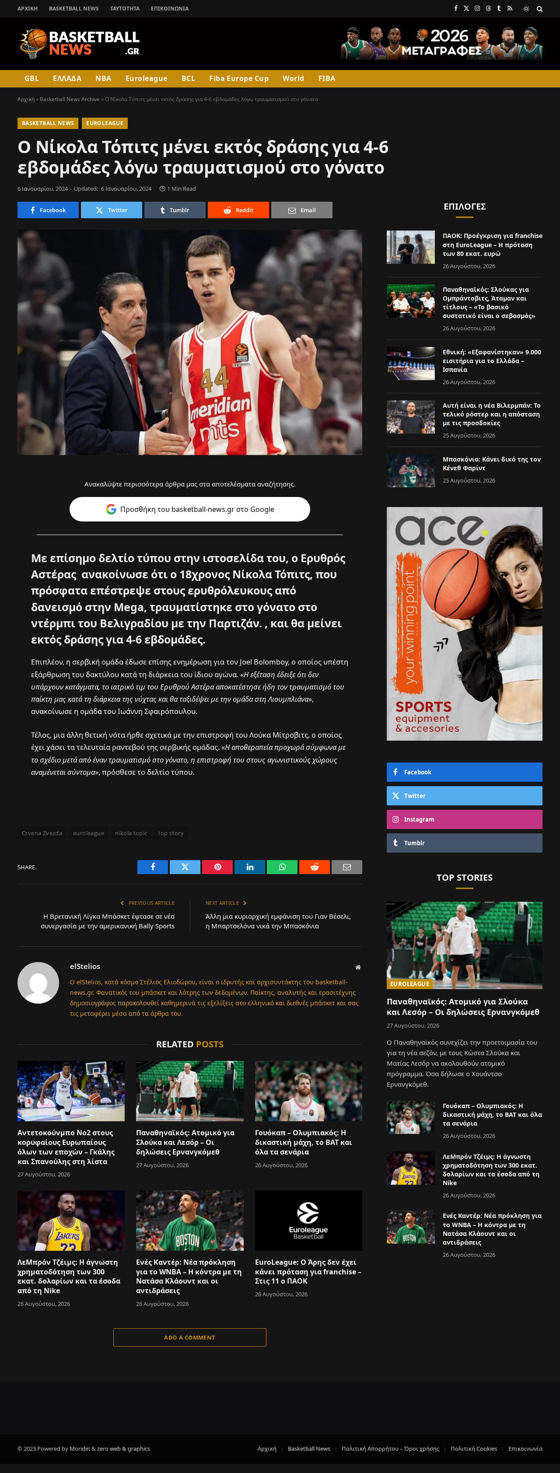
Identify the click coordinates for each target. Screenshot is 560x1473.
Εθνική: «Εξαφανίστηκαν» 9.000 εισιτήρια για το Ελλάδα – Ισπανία (492, 361)
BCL (188, 78)
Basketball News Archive (70, 99)
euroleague (88, 833)
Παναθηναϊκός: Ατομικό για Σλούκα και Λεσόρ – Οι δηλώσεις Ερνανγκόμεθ (185, 1142)
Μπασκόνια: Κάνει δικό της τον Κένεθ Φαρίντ (492, 463)
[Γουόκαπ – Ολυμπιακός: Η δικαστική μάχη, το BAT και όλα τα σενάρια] (308, 1091)
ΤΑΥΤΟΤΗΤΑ (125, 8)
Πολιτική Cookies (474, 1448)
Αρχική (28, 8)
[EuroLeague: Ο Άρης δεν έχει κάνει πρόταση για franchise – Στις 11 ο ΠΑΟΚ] (308, 1220)
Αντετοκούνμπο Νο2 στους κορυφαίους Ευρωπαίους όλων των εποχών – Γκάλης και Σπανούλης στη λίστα (66, 1147)
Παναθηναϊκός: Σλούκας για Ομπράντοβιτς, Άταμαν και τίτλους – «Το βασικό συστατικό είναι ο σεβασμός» (489, 302)
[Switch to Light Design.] (526, 9)
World (293, 78)
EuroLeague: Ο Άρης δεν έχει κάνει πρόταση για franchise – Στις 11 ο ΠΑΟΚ (308, 1272)
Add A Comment (189, 1337)
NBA (103, 78)
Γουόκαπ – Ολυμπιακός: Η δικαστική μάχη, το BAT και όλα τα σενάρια (303, 1142)
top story (171, 833)
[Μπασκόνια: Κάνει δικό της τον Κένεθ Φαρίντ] (411, 470)
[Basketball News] (80, 44)
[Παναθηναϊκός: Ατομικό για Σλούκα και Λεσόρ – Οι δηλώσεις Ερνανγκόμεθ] (189, 1091)
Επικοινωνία (170, 8)
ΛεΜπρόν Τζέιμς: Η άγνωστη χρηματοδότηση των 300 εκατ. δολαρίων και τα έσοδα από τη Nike (69, 1276)
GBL (31, 78)
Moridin (80, 1448)
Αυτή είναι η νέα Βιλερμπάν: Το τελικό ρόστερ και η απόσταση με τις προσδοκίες (492, 414)
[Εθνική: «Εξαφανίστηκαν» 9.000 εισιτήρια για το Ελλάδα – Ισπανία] (411, 363)
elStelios (85, 966)
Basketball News (74, 8)
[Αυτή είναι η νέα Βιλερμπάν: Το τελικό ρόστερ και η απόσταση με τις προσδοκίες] (411, 417)
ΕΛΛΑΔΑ (67, 78)
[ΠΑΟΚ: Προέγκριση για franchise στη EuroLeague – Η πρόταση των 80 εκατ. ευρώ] (411, 247)
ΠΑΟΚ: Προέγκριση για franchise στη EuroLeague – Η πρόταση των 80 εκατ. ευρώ (492, 244)
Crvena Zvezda (42, 833)
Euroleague (147, 78)
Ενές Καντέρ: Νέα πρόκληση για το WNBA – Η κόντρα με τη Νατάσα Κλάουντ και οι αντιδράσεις (189, 1276)
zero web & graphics (123, 1448)
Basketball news (48, 123)
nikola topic (131, 833)
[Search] (538, 8)
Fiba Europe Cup (239, 78)
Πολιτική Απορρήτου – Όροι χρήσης (390, 1448)
